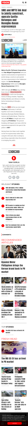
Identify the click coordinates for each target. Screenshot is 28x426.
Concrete (9, 7)
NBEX (9, 107)
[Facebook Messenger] (8, 40)
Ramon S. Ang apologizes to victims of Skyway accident (20, 313)
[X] (5, 40)
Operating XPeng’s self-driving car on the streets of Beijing (6, 404)
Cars (2, 308)
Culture (3, 284)
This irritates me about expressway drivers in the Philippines (14, 217)
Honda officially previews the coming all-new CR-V (6, 313)
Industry (4, 259)
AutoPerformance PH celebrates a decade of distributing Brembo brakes (20, 291)
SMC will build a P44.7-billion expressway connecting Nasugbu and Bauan (16, 190)
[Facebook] (3, 40)
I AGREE (14, 423)
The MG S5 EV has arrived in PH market (15, 331)
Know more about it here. (18, 420)
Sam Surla (7, 34)
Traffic (3, 7)
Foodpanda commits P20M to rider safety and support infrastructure (20, 381)
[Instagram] (11, 40)
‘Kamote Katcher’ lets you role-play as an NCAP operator (20, 404)
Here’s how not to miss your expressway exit (14, 199)
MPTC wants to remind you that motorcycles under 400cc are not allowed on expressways (15, 207)
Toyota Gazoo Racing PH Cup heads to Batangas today (6, 380)
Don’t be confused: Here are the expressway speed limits (15, 226)
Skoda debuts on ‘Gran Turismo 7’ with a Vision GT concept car (7, 290)
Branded (4, 356)
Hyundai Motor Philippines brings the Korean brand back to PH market (13, 267)
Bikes (16, 374)
